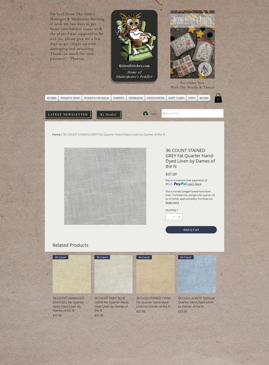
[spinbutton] (174, 217)
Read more (172, 202)
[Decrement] (168, 217)
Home (56, 134)
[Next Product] (221, 274)
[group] (134, 286)
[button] (135, 98)
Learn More (194, 184)
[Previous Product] (47, 274)
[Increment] (179, 217)
